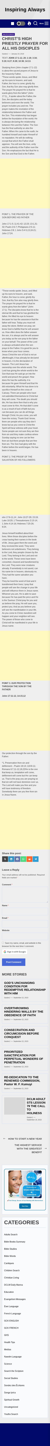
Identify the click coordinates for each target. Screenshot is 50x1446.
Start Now (25, 1206)
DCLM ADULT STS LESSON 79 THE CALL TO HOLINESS (36, 1106)
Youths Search (11, 1414)
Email (5, 918)
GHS (6, 1335)
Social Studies (11, 1378)
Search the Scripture (13, 1371)
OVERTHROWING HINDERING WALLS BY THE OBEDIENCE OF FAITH (23, 1011)
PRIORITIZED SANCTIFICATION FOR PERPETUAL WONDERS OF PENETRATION (23, 1057)
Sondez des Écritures (14, 1385)
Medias (7, 1349)
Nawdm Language (13, 1357)
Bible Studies (10, 1249)
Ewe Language (11, 1306)
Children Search (12, 1270)
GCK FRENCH (11, 1328)
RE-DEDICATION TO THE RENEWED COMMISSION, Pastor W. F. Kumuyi (22, 1081)
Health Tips (9, 1342)
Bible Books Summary (14, 1242)
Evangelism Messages (15, 1299)
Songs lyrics (10, 1392)
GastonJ (5, 54)
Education (9, 1292)
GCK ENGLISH (11, 1321)
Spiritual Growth (11, 1400)
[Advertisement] (25, 183)
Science (8, 1364)
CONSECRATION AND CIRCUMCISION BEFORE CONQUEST (21, 1033)
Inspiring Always (25, 9)
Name (5, 905)
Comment (7, 884)
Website (5, 930)
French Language (12, 1313)
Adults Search (10, 1234)
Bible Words (10, 1256)
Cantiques (9, 1263)
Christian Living (11, 1278)
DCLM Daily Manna (13, 1285)
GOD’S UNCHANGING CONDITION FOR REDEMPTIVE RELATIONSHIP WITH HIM (25, 988)
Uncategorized (8, 34)
